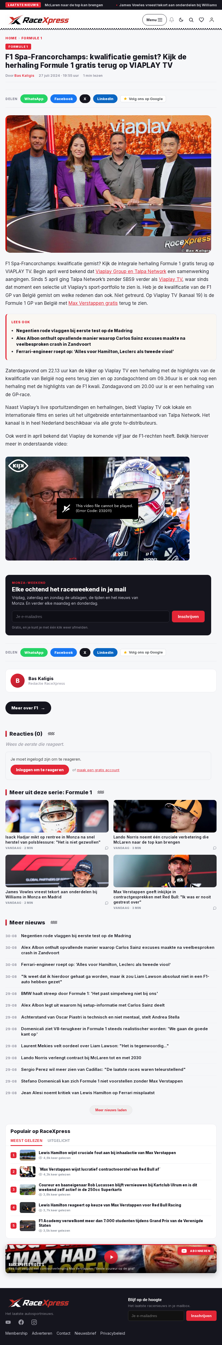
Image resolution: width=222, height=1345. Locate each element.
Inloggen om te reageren (40, 769)
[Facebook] (21, 1322)
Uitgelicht (59, 1141)
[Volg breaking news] (171, 19)
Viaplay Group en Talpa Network (131, 271)
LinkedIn (105, 99)
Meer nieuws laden (111, 1110)
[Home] (38, 20)
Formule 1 (31, 38)
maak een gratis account (98, 770)
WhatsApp (34, 99)
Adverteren (42, 1333)
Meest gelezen (26, 1141)
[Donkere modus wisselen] (181, 19)
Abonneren (200, 1251)
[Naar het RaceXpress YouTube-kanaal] (111, 1258)
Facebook (63, 99)
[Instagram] (34, 1322)
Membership (16, 1333)
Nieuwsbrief (85, 1333)
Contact (63, 1333)
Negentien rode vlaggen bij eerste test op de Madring (74, 330)
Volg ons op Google (146, 99)
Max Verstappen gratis (93, 303)
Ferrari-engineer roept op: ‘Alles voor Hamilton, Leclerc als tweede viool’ (95, 351)
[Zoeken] (191, 19)
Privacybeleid (112, 1333)
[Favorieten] (201, 19)
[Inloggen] (212, 19)
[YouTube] (8, 1322)
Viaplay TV (170, 279)
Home (11, 38)
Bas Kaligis (24, 75)
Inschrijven (188, 616)
